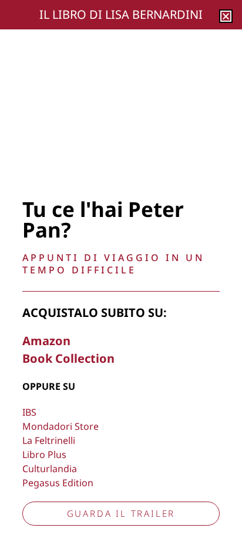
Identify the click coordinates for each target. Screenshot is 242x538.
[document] (121, 269)
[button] (225, 16)
